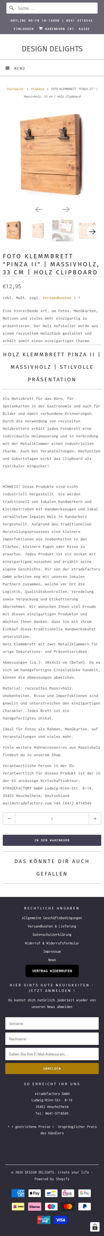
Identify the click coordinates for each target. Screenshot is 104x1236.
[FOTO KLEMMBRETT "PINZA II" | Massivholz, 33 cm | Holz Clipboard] (52, 155)
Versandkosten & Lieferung (52, 926)
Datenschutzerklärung (52, 934)
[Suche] (11, 8)
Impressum (52, 951)
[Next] (66, 209)
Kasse (84, 29)
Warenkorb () (58, 29)
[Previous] (38, 209)
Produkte (38, 89)
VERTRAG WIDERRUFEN (52, 971)
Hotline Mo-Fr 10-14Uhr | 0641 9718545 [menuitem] (52, 20)
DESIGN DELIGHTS (39, 1172)
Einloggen (24, 29)
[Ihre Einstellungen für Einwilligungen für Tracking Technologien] (95, 1227)
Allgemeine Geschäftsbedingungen (52, 918)
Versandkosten (57, 297)
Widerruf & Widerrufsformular (52, 943)
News (52, 960)
